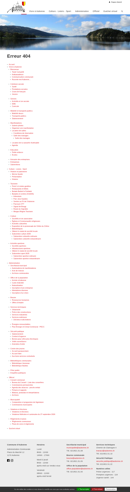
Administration (82, 11)
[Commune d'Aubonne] (17, 7)
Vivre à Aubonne (37, 11)
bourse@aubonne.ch (75, 458)
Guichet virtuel (110, 11)
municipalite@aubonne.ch (78, 448)
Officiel (96, 11)
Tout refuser (98, 489)
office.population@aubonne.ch (80, 469)
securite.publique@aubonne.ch (109, 461)
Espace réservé (116, 2)
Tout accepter (84, 489)
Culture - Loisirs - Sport (60, 11)
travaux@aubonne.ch (105, 451)
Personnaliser (111, 489)
